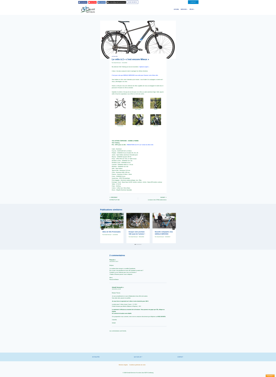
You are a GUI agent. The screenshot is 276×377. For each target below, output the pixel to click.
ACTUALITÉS (95, 357)
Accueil (176, 9)
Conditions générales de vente (137, 365)
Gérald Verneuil (117, 62)
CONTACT (193, 2)
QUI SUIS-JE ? (138, 357)
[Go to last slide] (102, 228)
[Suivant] (173, 228)
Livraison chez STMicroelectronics (157, 199)
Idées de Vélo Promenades (111, 232)
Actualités (115, 56)
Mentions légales (123, 365)
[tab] (136, 244)
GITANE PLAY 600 (114, 199)
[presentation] (111, 220)
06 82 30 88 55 (132, 2)
